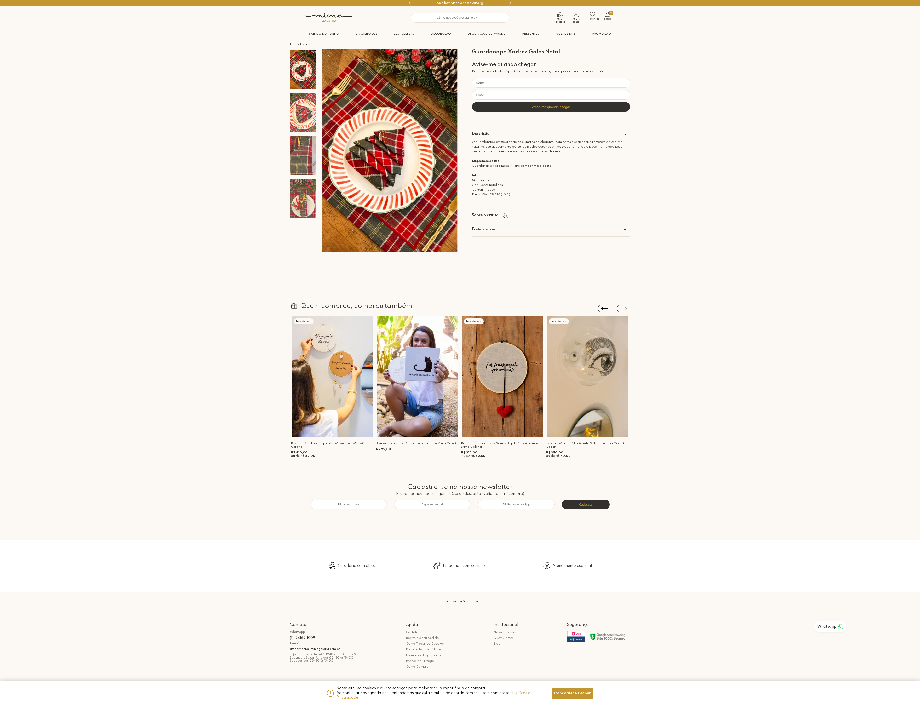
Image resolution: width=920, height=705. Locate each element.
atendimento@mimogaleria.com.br (315, 649)
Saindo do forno (324, 34)
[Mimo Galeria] (328, 17)
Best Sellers (404, 34)
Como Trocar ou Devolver (425, 643)
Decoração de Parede (486, 34)
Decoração (441, 34)
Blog (497, 643)
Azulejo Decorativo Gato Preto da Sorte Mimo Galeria (417, 443)
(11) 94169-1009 (302, 638)
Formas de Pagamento (423, 655)
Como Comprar (418, 666)
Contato (412, 632)
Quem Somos (504, 638)
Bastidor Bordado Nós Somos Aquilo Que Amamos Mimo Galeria (499, 445)
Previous (604, 308)
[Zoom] (303, 69)
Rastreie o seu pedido (422, 638)
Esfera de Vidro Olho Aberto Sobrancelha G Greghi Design (585, 445)
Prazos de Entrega (420, 661)
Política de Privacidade (423, 649)
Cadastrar (585, 504)
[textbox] (460, 18)
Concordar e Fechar (572, 693)
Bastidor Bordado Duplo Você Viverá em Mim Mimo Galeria (329, 445)
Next (623, 308)
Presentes (530, 34)
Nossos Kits (565, 34)
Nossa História (505, 632)
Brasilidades (366, 34)
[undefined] (390, 151)
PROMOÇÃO (601, 34)
